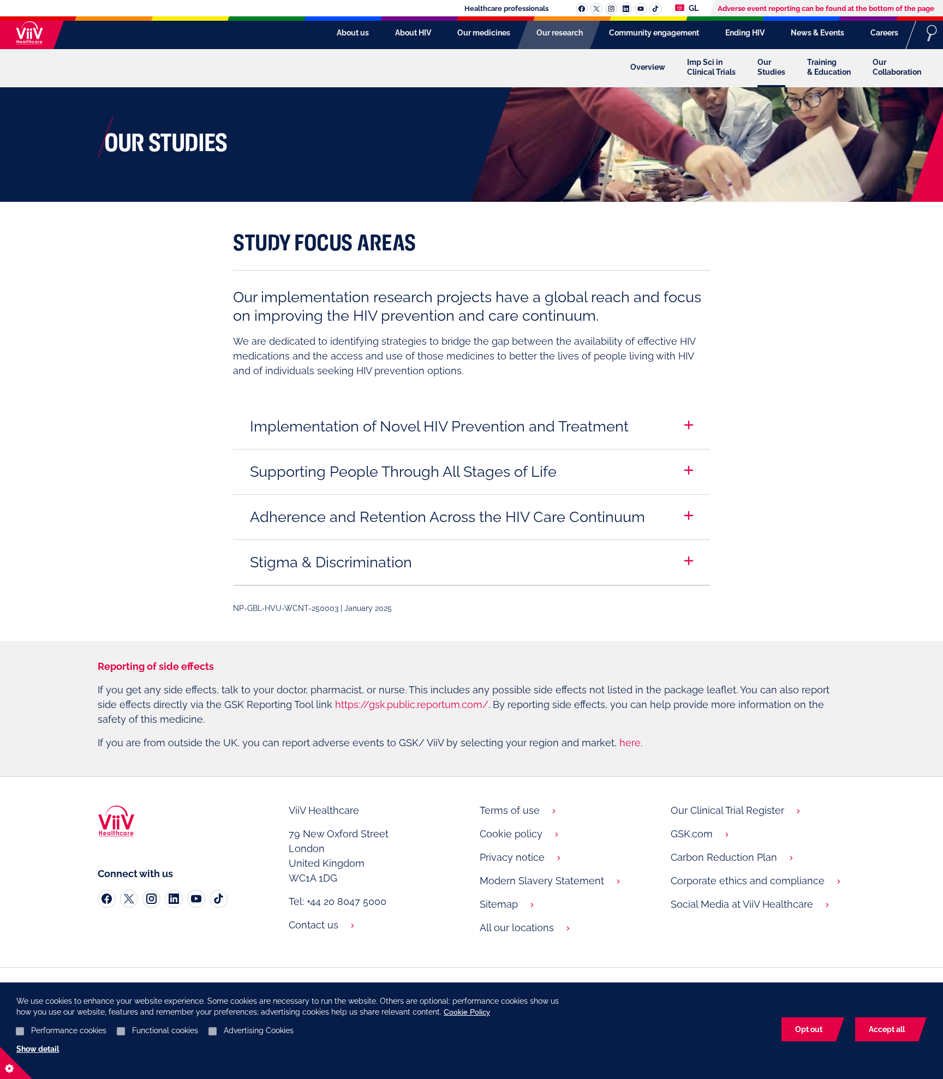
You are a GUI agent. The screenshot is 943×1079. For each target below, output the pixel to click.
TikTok (655, 9)
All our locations (517, 927)
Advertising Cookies (259, 1030)
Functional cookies (165, 1030)
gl (693, 8)
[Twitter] (129, 899)
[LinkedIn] (174, 899)
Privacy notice (512, 857)
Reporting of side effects (156, 666)
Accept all (887, 1029)
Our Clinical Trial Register (727, 810)
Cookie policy (511, 834)
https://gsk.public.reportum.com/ (411, 704)
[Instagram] (151, 899)
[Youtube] (196, 899)
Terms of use (510, 810)
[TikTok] (219, 899)
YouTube (641, 9)
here (630, 742)
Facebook (582, 9)
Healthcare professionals (506, 8)
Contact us (313, 925)
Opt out (808, 1029)
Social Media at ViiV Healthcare (742, 904)
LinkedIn (626, 9)
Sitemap (499, 904)
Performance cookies (68, 1030)
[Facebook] (107, 899)
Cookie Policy (467, 1012)
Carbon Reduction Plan (724, 857)
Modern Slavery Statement (542, 880)
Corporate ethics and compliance (748, 880)
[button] (439, 426)
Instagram (611, 9)
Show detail (37, 1049)
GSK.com (692, 834)
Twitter (596, 9)
